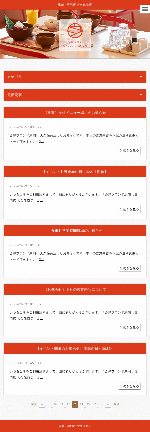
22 (68, 404)
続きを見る (131, 150)
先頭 (33, 404)
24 (81, 404)
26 (94, 404)
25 (88, 404)
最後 (116, 404)
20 (55, 404)
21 (61, 404)
